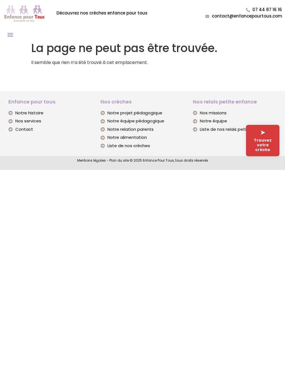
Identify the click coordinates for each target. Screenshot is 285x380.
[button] (10, 34)
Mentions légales (91, 160)
